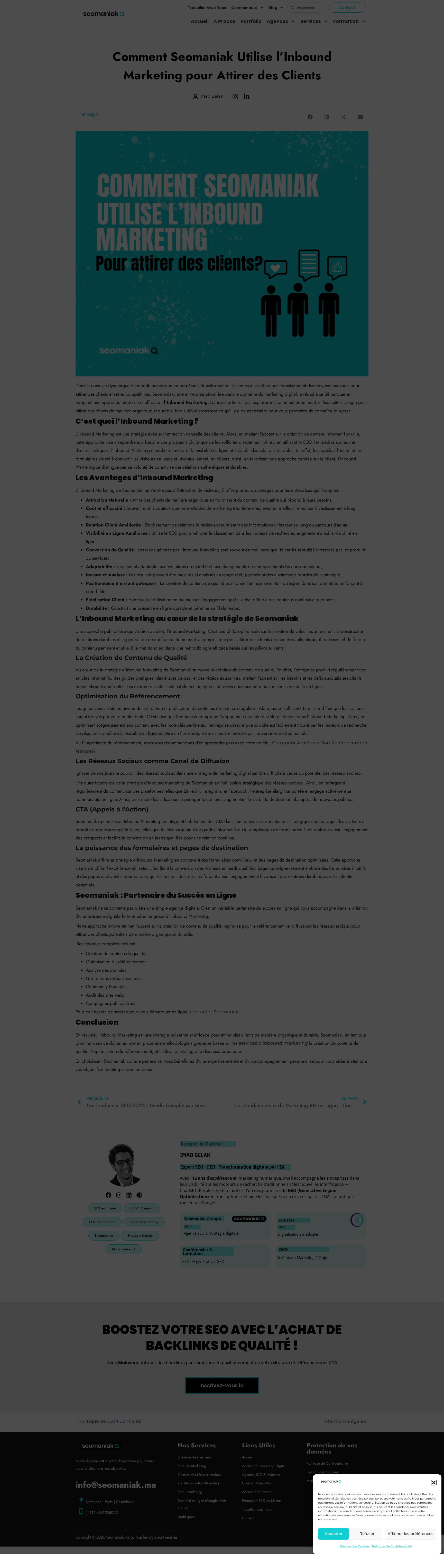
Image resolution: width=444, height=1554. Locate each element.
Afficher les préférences (410, 1533)
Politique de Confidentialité (392, 1546)
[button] (433, 1482)
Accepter (334, 1533)
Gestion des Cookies (354, 1546)
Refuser (366, 1533)
